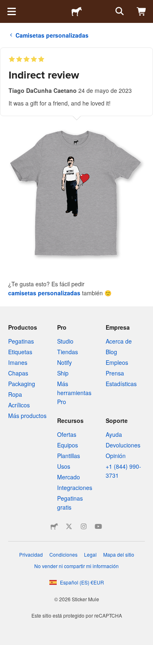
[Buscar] (118, 11)
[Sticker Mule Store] (54, 526)
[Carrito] (141, 11)
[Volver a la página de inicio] (76, 11)
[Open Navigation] (11, 11)
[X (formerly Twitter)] (69, 526)
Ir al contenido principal (6, 6)
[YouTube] (98, 526)
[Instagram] (83, 526)
